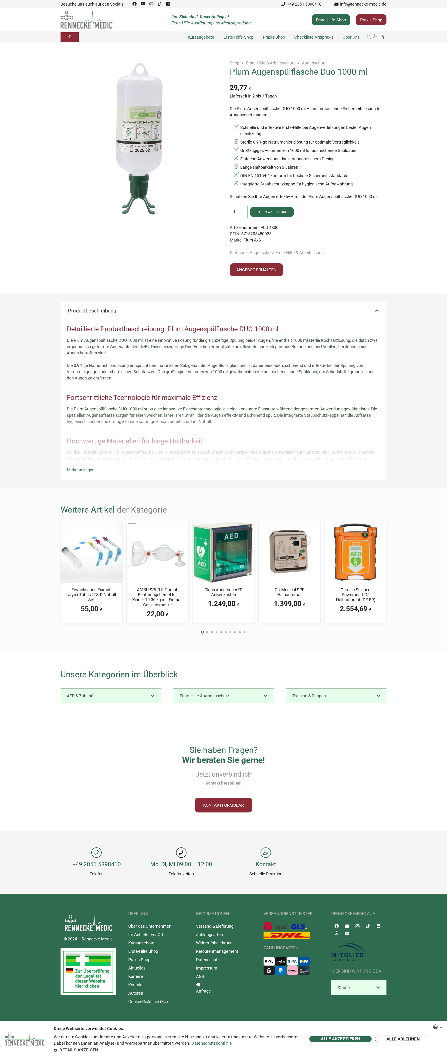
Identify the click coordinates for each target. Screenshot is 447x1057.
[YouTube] (143, 4)
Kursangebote (141, 942)
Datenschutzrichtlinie (211, 1043)
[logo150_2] (358, 952)
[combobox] (435, 1026)
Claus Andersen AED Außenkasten (223, 592)
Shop (234, 62)
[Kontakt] (266, 852)
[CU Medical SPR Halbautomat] (290, 524)
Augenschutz (314, 62)
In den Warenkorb (272, 212)
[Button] (70, 37)
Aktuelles (137, 968)
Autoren (135, 993)
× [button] (441, 1027)
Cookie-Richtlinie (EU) (148, 1001)
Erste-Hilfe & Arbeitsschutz (270, 62)
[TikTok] (160, 4)
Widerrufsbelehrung (214, 942)
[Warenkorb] (381, 37)
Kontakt (266, 864)
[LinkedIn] (168, 4)
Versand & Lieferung (215, 926)
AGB (200, 976)
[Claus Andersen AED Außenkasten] (223, 524)
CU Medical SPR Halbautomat (290, 592)
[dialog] (223, 1039)
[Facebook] (134, 4)
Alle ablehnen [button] (403, 1039)
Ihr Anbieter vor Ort (145, 934)
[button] (369, 37)
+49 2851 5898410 (96, 864)
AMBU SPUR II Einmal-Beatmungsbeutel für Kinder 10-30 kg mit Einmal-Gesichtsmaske (157, 597)
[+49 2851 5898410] (97, 852)
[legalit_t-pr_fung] (88, 971)
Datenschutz (208, 959)
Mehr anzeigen (81, 469)
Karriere (135, 976)
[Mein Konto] (375, 37)
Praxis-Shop (139, 959)
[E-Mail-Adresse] (347, 933)
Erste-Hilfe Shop (143, 951)
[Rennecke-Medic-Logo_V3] (86, 20)
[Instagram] (151, 4)
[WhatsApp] (336, 933)
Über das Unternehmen (149, 926)
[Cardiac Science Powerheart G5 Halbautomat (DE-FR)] (355, 524)
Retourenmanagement (217, 951)
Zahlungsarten (209, 934)
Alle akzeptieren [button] (340, 1038)
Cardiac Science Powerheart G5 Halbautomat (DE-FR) (355, 594)
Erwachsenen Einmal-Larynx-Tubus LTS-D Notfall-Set (91, 594)
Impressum (206, 968)
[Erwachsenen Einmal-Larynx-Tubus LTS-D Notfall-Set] (91, 524)
